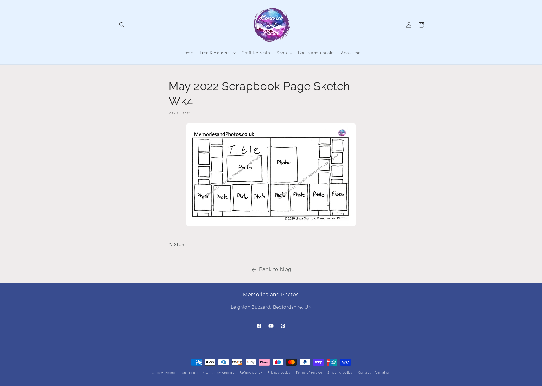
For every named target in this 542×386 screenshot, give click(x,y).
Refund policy (251, 372)
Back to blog (275, 269)
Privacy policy (279, 372)
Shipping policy (340, 372)
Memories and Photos (182, 373)
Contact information (374, 372)
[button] (122, 25)
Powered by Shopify (218, 373)
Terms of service (309, 372)
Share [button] (180, 244)
